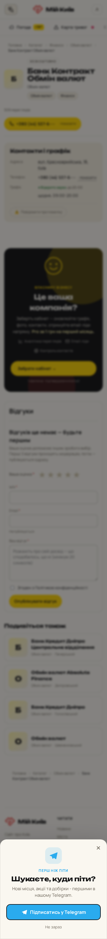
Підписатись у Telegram (58, 912)
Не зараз (53, 927)
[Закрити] (98, 848)
